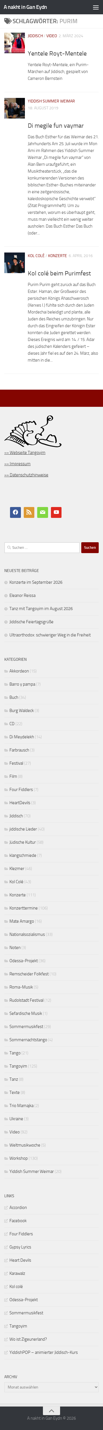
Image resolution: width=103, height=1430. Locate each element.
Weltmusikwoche (24, 1145)
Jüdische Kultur (22, 842)
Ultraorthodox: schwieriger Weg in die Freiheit (50, 635)
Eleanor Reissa (22, 595)
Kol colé (16, 1286)
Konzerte (57, 255)
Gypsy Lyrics (20, 1247)
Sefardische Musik (25, 1013)
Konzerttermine (23, 908)
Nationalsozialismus (27, 934)
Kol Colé (36, 255)
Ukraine (16, 1118)
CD (12, 723)
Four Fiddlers (21, 789)
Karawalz (17, 1273)
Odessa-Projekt (23, 960)
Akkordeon (19, 671)
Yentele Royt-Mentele (57, 53)
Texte (14, 1092)
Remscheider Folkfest (29, 974)
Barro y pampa (22, 684)
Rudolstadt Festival (26, 1000)
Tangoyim (18, 1066)
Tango (15, 1053)
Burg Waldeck (21, 710)
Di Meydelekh (21, 736)
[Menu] (96, 7)
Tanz (13, 1079)
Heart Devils (20, 1260)
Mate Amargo (21, 921)
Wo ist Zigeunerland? (28, 1339)
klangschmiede (22, 855)
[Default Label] (29, 512)
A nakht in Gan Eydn (25, 7)
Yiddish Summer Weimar (51, 101)
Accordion (18, 1207)
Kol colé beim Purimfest (59, 273)
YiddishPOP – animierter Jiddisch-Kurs (43, 1352)
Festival (16, 763)
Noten (15, 947)
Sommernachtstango (28, 1039)
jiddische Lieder (23, 829)
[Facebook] (15, 512)
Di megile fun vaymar (56, 125)
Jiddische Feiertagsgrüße (31, 621)
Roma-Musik (21, 987)
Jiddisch (35, 35)
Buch (13, 697)
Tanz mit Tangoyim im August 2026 (41, 608)
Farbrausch (19, 750)
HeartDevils (19, 802)
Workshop (18, 1158)
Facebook (18, 1220)
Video (51, 35)
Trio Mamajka (21, 1105)
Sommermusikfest (26, 1026)
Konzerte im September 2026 (35, 582)
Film (13, 776)
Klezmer (16, 868)
